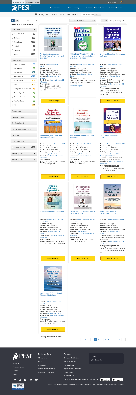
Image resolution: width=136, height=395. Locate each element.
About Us (16, 363)
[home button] (36, 14)
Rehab (37, 2)
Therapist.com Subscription (24, 89)
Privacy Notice (87, 384)
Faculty (15, 374)
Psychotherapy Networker (72, 369)
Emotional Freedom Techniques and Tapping (112, 54)
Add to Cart (112, 101)
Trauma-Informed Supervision (52, 211)
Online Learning (73, 8)
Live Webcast (21, 68)
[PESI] (22, 356)
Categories (43, 14)
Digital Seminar (22, 76)
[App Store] (105, 379)
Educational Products (93, 8)
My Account (42, 365)
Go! (93, 21)
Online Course (22, 81)
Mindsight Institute (69, 361)
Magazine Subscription (23, 97)
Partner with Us (69, 376)
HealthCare (29, 2)
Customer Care (114, 8)
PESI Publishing (69, 365)
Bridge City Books (22, 34)
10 (112, 339)
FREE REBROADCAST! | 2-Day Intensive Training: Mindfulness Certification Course (82, 55)
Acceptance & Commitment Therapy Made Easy (51, 294)
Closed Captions (24, 147)
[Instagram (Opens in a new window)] (20, 379)
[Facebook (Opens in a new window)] (15, 379)
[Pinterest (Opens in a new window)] (30, 379)
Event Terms (79, 384)
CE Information (43, 358)
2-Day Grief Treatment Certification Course (108, 212)
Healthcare (21, 38)
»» (123, 339)
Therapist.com (68, 372)
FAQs (40, 361)
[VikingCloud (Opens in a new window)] (18, 386)
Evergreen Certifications (71, 358)
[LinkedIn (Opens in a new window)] (25, 379)
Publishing (20, 50)
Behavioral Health (18, 2)
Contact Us (98, 360)
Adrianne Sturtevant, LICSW (56, 144)
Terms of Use (71, 384)
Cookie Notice (108, 384)
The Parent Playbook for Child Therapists (82, 136)
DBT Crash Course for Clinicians (108, 136)
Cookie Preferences (118, 384)
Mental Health (22, 42)
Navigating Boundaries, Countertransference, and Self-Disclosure (52, 55)
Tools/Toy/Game (22, 101)
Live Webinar (21, 72)
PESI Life (20, 46)
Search (97, 14)
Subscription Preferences (46, 372)
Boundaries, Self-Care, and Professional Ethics (51, 136)
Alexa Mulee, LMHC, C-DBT (116, 144)
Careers (15, 370)
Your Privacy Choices (98, 384)
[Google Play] (117, 379)
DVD (18, 105)
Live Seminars (55, 8)
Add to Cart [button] (52, 101)
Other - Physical (21, 93)
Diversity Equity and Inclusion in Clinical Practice (82, 212)
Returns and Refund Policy (46, 369)
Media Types (57, 14)
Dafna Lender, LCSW (84, 144)
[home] (21, 8)
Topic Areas (71, 14)
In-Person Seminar (23, 64)
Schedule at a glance (76, 86)
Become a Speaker (19, 367)
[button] (17, 20)
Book (19, 85)
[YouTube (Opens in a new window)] (36, 379)
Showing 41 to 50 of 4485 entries (22, 24)
